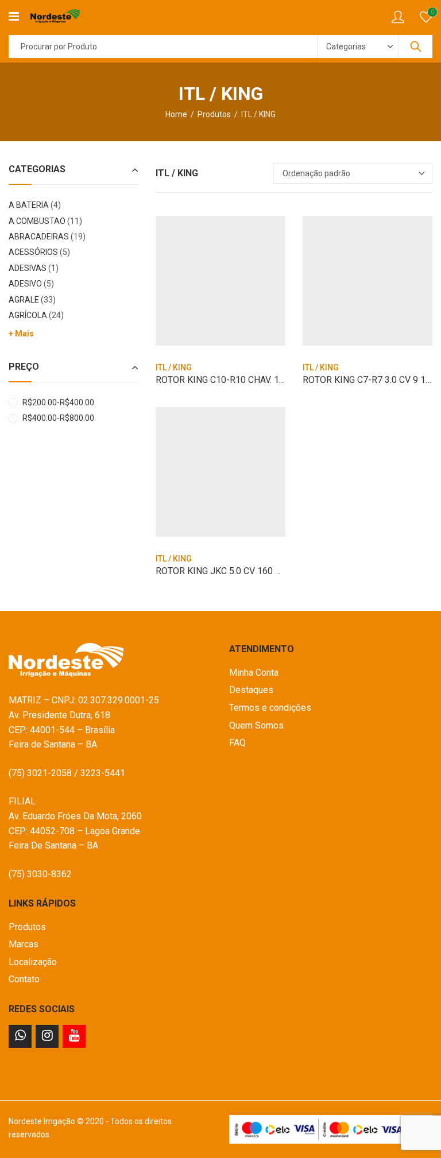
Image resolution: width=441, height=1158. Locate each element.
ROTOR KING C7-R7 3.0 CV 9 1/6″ (370, 379)
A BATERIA (29, 205)
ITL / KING (174, 367)
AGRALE (24, 299)
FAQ (237, 742)
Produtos (214, 114)
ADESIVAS (28, 268)
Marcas (23, 944)
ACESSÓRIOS (33, 252)
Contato (24, 979)
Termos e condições (270, 707)
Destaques (251, 689)
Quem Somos (256, 725)
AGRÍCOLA (28, 315)
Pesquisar (415, 46)
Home (176, 114)
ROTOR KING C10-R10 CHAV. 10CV (226, 379)
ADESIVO (25, 283)
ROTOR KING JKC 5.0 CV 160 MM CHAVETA (244, 571)
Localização (33, 961)
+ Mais (21, 333)
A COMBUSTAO (37, 221)
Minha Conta (253, 672)
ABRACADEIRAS (39, 236)
